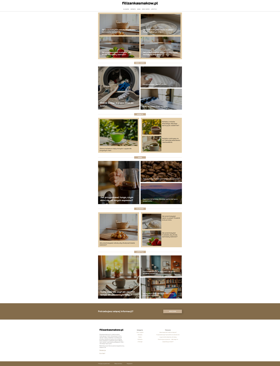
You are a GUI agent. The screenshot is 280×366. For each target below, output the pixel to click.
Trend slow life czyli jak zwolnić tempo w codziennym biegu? (117, 293)
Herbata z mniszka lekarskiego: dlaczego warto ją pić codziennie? (170, 123)
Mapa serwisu (118, 363)
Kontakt (102, 353)
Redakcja (102, 350)
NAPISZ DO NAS (172, 311)
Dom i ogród (146, 9)
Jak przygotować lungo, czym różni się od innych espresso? (116, 199)
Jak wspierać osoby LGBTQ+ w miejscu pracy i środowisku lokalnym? (159, 294)
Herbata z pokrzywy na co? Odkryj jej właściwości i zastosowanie (171, 140)
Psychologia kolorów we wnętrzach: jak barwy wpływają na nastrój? (159, 272)
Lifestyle (154, 9)
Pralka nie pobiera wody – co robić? (155, 106)
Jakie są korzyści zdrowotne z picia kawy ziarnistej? (161, 179)
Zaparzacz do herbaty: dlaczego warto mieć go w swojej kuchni (160, 200)
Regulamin (129, 363)
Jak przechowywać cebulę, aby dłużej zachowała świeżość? (118, 30)
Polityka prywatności (104, 363)
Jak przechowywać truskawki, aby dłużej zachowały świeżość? (116, 53)
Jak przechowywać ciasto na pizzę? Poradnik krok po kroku (158, 30)
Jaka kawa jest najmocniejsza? (168, 332)
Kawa (139, 9)
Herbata (133, 9)
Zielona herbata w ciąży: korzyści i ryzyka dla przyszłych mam (115, 149)
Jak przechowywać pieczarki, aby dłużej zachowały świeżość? (160, 53)
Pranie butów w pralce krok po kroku (116, 104)
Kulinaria (126, 9)
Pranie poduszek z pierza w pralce (154, 84)
